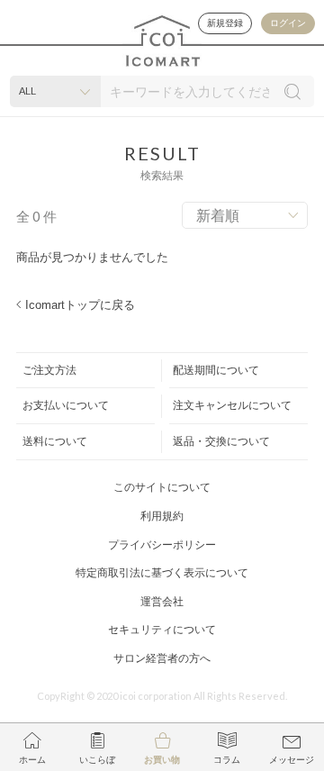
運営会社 (162, 601)
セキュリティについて (162, 629)
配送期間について (216, 370)
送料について (54, 441)
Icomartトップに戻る (80, 305)
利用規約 (162, 516)
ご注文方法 (49, 370)
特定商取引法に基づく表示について (162, 573)
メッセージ (291, 760)
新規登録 (225, 23)
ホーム (32, 760)
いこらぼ (97, 760)
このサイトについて (162, 487)
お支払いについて (65, 405)
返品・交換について (221, 441)
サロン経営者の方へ (162, 658)
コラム (226, 760)
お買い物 (162, 760)
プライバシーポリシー (162, 545)
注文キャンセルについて (232, 405)
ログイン (288, 23)
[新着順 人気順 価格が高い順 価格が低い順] (245, 215)
